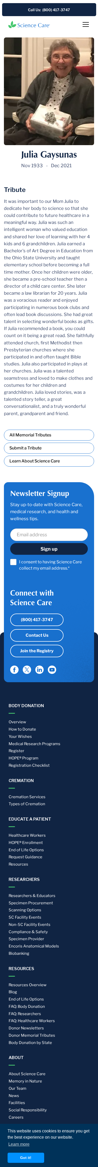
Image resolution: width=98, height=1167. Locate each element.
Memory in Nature (25, 1081)
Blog (13, 992)
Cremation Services (27, 797)
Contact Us (37, 635)
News (14, 1095)
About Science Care (27, 1074)
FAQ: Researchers (25, 1013)
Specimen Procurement (31, 903)
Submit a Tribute (25, 448)
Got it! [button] (25, 1158)
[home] (29, 24)
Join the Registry (37, 650)
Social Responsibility (28, 1110)
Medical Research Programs (34, 744)
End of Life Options (26, 850)
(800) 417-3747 (37, 619)
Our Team (17, 1088)
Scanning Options (25, 910)
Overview (17, 722)
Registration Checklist (29, 765)
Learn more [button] (19, 1144)
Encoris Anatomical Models (34, 946)
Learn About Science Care (34, 461)
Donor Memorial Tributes (32, 1035)
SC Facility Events (25, 917)
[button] (84, 24)
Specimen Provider (26, 939)
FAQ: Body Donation (27, 1006)
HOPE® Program (23, 758)
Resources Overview (28, 985)
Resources (18, 864)
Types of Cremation (27, 804)
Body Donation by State (30, 1042)
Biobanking (19, 953)
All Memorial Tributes (30, 435)
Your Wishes (20, 736)
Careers (16, 1117)
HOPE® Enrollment (26, 842)
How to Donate (22, 729)
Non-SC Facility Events (29, 924)
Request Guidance (25, 857)
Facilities (17, 1102)
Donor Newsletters (26, 1028)
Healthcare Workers (27, 835)
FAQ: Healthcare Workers (32, 1020)
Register (16, 751)
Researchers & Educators (32, 895)
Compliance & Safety (28, 932)
